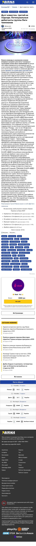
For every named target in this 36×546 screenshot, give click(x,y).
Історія (21, 460)
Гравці (4, 470)
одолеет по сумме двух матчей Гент (18, 70)
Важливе (21, 455)
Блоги (3, 457)
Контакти (4, 496)
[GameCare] (18, 537)
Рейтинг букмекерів (24, 470)
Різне (20, 465)
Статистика (22, 462)
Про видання (5, 478)
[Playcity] (12, 529)
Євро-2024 (5, 460)
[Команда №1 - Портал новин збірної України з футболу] (7, 2)
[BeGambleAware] (24, 533)
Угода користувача (7, 485)
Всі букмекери (18, 313)
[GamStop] (9, 533)
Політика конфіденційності (10, 480)
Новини (4, 12)
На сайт (18, 301)
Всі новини (18, 377)
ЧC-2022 (4, 462)
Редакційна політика (8, 488)
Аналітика (23, 12)
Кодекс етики (6, 490)
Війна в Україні (23, 457)
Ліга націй (5, 465)
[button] (27, 3)
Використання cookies (8, 483)
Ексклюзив (13, 12)
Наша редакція (6, 493)
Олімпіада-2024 (6, 467)
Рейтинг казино (23, 472)
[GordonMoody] (23, 529)
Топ (20, 452)
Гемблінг (21, 467)
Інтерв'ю (4, 452)
